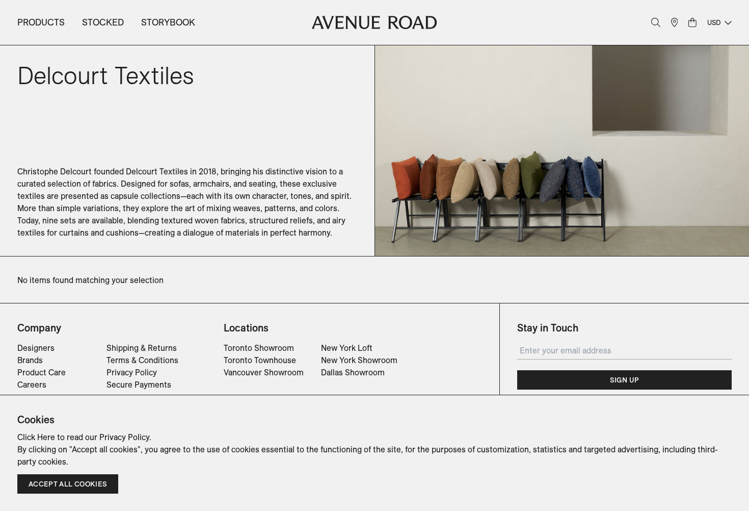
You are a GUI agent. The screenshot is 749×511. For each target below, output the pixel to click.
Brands (30, 360)
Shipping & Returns (141, 348)
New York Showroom (359, 360)
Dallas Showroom (353, 372)
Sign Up (624, 380)
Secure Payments (138, 384)
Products (41, 22)
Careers (31, 384)
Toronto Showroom (259, 348)
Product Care (41, 372)
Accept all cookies (68, 484)
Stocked (103, 22)
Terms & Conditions (142, 360)
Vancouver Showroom (264, 372)
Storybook (168, 22)
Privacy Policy (131, 372)
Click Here (36, 437)
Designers (36, 348)
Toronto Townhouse (260, 360)
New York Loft (346, 348)
